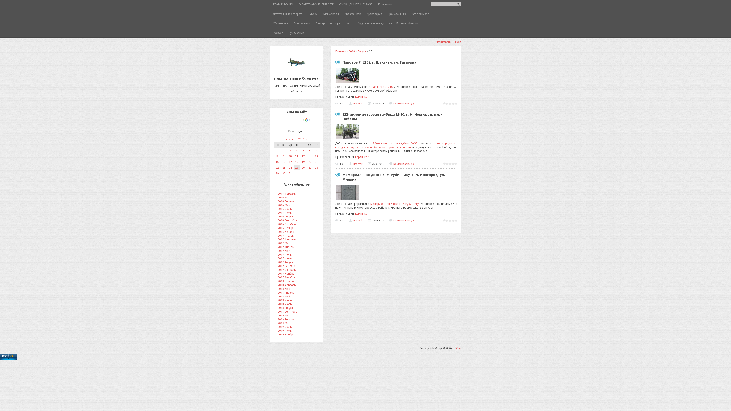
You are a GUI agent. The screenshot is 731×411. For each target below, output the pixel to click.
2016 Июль (285, 212)
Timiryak (358, 103)
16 (283, 162)
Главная (340, 51)
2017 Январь (286, 235)
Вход (458, 42)
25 (296, 167)
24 (290, 167)
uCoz (458, 348)
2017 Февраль (287, 239)
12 (303, 156)
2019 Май (284, 323)
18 (296, 162)
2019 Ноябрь (286, 334)
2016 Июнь (285, 209)
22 (277, 167)
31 (290, 173)
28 (316, 167)
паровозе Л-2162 (383, 86)
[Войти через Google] (306, 120)
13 (309, 156)
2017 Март (285, 243)
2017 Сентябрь (287, 266)
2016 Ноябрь (286, 228)
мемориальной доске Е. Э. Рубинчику (394, 204)
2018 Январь (286, 281)
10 (290, 156)
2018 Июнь (285, 300)
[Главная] (296, 70)
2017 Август (285, 262)
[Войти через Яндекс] (300, 120)
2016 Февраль (287, 193)
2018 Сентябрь (287, 311)
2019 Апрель (286, 319)
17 (290, 162)
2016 (352, 51)
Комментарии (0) (403, 103)
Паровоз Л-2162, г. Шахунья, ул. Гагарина (379, 62)
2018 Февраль (287, 285)
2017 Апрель (286, 247)
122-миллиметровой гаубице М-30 (394, 143)
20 (309, 162)
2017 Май (284, 250)
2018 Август (285, 308)
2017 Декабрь (287, 277)
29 (277, 173)
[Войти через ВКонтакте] (287, 120)
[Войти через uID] (280, 120)
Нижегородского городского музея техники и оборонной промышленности (396, 145)
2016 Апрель (286, 201)
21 (316, 162)
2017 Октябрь (287, 270)
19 (303, 162)
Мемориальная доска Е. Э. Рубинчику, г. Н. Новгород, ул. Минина (393, 177)
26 (303, 167)
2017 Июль (285, 258)
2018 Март (285, 289)
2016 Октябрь (287, 224)
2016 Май (284, 205)
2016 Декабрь (287, 231)
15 (277, 162)
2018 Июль (285, 304)
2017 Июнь (285, 254)
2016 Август (285, 216)
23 (283, 167)
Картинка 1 (362, 96)
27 (309, 167)
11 (296, 156)
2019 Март (285, 315)
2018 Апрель (286, 292)
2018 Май (284, 296)
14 (316, 156)
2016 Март (285, 197)
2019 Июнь (285, 327)
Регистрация (445, 42)
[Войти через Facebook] (293, 120)
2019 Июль (285, 330)
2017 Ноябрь (286, 273)
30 (283, 173)
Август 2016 (296, 139)
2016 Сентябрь (287, 220)
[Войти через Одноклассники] (313, 120)
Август (362, 51)
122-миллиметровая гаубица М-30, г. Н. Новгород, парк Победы (392, 116)
